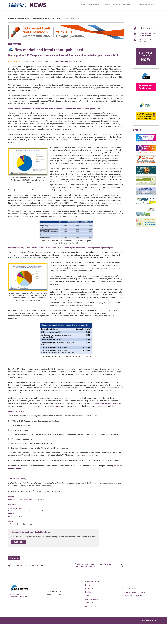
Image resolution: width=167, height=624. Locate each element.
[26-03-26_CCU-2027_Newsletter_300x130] (146, 163)
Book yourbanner (146, 57)
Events (87, 585)
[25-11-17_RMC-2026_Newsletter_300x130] (146, 142)
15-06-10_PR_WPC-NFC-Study (48, 491)
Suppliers (94, 5)
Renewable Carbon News (18, 19)
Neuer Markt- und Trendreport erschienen (28, 565)
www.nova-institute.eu (18, 597)
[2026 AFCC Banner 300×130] (146, 195)
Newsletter (89, 603)
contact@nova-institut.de (19, 594)
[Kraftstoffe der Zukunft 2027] (146, 216)
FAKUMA (11, 513)
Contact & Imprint (129, 588)
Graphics (88, 592)
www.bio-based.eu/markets (91, 455)
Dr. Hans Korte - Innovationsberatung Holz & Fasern (27, 511)
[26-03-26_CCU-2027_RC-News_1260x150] (66, 38)
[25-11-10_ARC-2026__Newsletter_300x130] (146, 153)
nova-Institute (90, 606)
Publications (89, 588)
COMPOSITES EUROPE (17, 508)
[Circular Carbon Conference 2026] (146, 184)
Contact (127, 5)
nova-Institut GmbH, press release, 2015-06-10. (26, 500)
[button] (10, 524)
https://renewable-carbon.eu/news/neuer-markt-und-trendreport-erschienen (52, 61)
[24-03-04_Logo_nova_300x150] (146, 80)
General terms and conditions (133, 592)
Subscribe (18, 542)
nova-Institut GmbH (15, 516)
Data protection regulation (132, 595)
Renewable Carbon (146, 5)
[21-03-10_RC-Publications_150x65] (146, 91)
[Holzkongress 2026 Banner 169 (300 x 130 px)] (146, 174)
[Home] (27, 5)
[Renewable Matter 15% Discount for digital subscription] (146, 120)
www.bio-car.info (54, 406)
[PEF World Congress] (146, 205)
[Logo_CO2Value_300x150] (146, 109)
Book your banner (111, 5)
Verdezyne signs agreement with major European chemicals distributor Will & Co (93, 565)
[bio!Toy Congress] (146, 226)
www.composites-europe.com (106, 403)
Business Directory (92, 599)
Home (83, 5)
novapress (37, 19)
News (87, 595)
